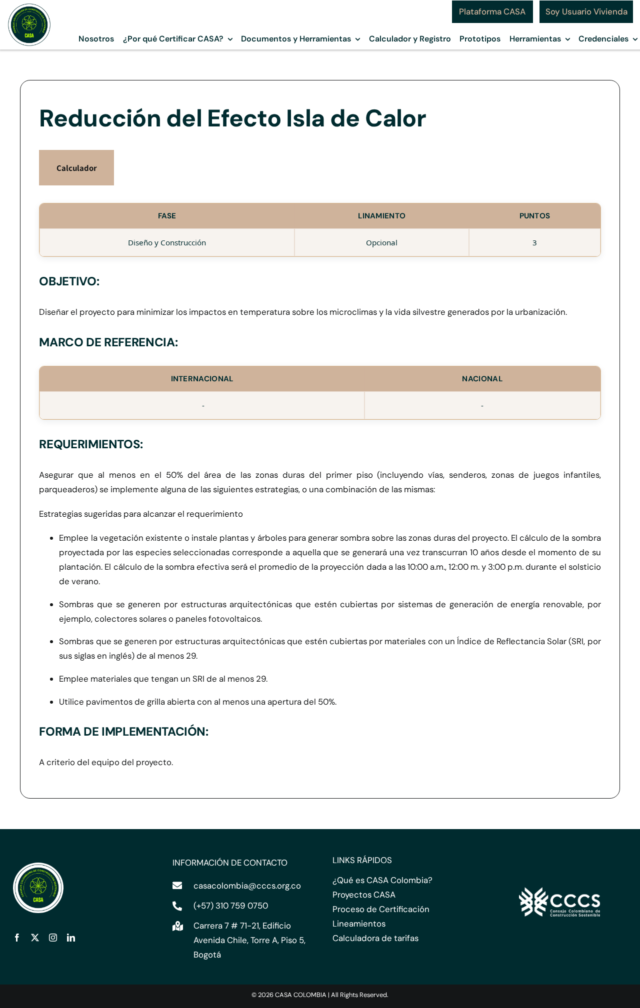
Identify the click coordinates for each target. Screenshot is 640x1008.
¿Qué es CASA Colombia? (382, 880)
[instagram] (53, 938)
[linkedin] (71, 938)
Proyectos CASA (364, 894)
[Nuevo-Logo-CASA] (29, 5)
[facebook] (17, 938)
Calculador (76, 167)
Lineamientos (359, 923)
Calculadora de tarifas (375, 938)
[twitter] (35, 938)
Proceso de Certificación (381, 909)
